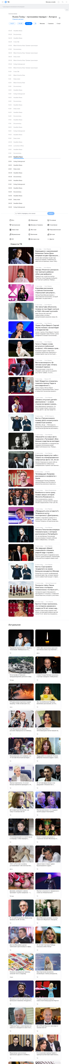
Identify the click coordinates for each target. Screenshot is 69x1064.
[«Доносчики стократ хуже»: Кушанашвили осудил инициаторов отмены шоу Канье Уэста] (48, 858)
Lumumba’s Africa (18, 145)
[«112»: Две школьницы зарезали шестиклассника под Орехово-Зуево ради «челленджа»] (48, 642)
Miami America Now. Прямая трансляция (25, 45)
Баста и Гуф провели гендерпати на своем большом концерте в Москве (47, 569)
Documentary (17, 34)
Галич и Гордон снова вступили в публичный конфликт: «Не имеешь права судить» (47, 346)
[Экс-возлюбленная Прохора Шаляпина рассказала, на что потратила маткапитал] (48, 696)
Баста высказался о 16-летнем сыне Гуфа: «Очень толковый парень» (46, 365)
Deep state (16, 56)
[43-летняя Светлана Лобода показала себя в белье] (48, 939)
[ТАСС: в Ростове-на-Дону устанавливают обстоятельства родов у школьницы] (21, 858)
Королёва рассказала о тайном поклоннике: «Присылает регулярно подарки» (45, 290)
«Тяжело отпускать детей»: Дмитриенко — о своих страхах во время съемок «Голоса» (46, 402)
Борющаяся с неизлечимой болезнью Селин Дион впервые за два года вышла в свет (47, 253)
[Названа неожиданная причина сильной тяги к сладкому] (21, 966)
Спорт (59, 23)
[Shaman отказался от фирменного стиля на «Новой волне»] (48, 885)
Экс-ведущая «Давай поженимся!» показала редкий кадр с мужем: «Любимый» (44, 550)
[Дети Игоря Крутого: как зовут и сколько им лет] (48, 1020)
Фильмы (42, 23)
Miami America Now (19, 75)
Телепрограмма (12, 13)
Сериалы (51, 23)
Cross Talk (16, 42)
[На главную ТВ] (8, 2)
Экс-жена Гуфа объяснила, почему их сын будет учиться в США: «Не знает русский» (47, 309)
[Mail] (6, 2)
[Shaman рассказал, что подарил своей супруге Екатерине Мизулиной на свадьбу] (48, 804)
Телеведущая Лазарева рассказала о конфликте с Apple (45, 476)
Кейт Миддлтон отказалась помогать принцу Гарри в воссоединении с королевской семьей (46, 383)
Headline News (17, 30)
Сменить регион (18, 19)
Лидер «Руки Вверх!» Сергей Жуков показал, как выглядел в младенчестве (47, 328)
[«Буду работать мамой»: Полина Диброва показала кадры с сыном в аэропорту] (48, 750)
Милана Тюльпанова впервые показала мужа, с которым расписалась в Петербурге (47, 532)
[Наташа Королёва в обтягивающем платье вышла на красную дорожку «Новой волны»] (48, 723)
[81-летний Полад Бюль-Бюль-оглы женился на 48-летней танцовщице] (21, 912)
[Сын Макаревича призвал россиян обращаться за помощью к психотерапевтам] (21, 723)
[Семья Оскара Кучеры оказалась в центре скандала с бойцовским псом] (48, 669)
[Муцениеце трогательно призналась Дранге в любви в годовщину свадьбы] (21, 1047)
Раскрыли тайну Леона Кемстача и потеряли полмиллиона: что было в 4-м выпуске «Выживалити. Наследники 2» (47, 587)
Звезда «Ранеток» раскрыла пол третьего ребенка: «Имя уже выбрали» (46, 272)
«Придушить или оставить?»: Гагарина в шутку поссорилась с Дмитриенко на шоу (47, 513)
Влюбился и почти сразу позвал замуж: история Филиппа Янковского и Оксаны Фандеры (45, 495)
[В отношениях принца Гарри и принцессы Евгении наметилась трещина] (48, 1047)
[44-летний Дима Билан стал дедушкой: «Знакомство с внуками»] (48, 777)
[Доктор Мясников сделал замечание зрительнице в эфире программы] (21, 939)
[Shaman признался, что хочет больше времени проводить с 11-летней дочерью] (21, 777)
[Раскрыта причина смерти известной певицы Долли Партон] (48, 993)
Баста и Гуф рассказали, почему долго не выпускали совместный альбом (46, 420)
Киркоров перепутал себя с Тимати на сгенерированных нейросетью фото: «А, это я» (47, 457)
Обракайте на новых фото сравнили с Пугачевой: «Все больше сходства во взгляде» (47, 439)
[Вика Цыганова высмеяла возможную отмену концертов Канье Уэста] (48, 966)
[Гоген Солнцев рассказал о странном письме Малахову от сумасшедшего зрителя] (48, 831)
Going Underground (19, 64)
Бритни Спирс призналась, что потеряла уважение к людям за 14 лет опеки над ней (46, 606)
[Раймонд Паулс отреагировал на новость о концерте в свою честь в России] (21, 1020)
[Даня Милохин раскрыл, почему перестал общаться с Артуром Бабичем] (48, 912)
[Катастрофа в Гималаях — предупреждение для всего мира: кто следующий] (21, 669)
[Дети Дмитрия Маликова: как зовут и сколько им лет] (21, 804)
